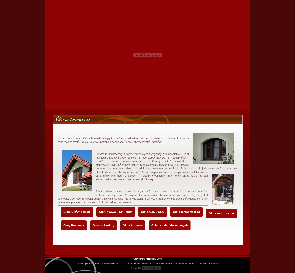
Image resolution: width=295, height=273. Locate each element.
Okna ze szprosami (222, 213)
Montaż (192, 263)
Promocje (213, 263)
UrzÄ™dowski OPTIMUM (115, 211)
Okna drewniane (110, 263)
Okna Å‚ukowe (133, 225)
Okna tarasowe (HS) (186, 211)
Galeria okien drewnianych (169, 225)
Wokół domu (181, 263)
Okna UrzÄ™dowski (77, 211)
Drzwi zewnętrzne (143, 263)
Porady (202, 263)
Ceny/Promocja (73, 225)
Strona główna (85, 263)
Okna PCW (126, 263)
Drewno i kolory (103, 225)
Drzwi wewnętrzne (163, 263)
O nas (97, 263)
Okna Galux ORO (152, 211)
